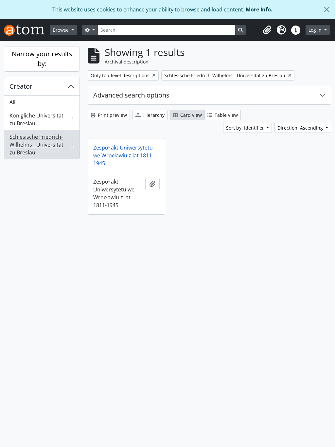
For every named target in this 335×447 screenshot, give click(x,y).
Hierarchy (153, 115)
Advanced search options (131, 95)
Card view (190, 115)
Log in (316, 30)
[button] (267, 30)
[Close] (327, 9)
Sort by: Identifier (245, 128)
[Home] (27, 30)
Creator (20, 86)
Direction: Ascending (300, 128)
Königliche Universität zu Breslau (41, 119)
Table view (225, 115)
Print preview (112, 115)
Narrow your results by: (42, 58)
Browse (61, 30)
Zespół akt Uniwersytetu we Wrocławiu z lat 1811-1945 (123, 155)
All (12, 102)
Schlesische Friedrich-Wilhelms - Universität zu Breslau (41, 144)
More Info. (259, 9)
